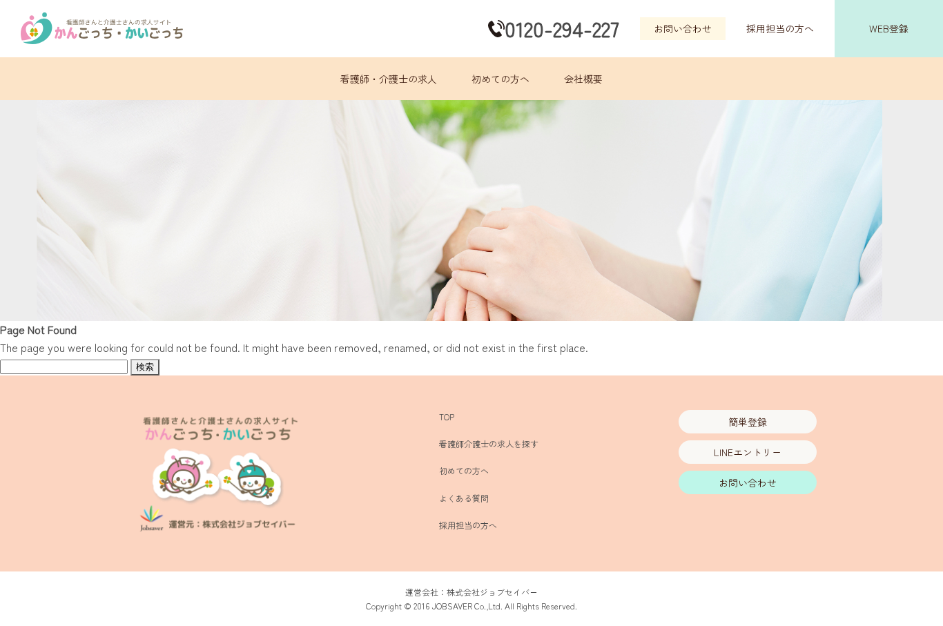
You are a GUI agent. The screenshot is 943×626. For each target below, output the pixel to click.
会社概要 (583, 79)
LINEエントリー (747, 452)
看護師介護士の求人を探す (488, 443)
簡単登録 (747, 422)
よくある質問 (464, 498)
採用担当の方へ (780, 28)
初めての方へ (500, 79)
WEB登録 (888, 28)
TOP (446, 416)
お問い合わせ (683, 28)
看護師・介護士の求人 (388, 79)
